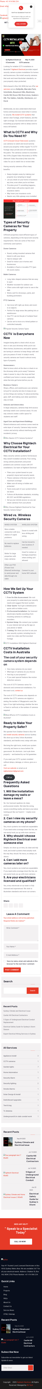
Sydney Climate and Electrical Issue (16, 1011)
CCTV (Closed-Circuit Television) (16, 141)
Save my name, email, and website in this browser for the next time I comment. (22, 962)
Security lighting (9, 1083)
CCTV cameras (24, 62)
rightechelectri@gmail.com (13, 771)
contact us (19, 691)
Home (5, 1287)
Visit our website (10, 768)
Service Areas (8, 1310)
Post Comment (12, 970)
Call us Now (20, 1242)
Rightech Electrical (18, 69)
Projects (6, 1291)
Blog (5, 1295)
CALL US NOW (21, 24)
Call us (9, 777)
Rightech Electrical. (24, 1382)
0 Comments (10, 62)
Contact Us (7, 1306)
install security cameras (16, 735)
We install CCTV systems (21, 115)
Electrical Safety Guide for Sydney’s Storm (34, 1199)
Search (7, 981)
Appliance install (9, 1056)
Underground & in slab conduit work (17, 1116)
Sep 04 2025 (21, 1139)
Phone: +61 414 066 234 (9, 1)
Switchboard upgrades (12, 1100)
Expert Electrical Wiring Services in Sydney (19, 1034)
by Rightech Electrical (13, 60)
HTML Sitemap (9, 1314)
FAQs (5, 1298)
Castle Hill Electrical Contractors (15, 1015)
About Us (6, 1302)
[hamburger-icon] (39, 21)
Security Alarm (9, 1078)
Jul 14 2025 (32, 1152)
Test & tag (7, 1105)
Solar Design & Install (11, 1094)
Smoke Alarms (9, 1089)
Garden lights (8, 1067)
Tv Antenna (7, 1111)
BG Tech (30, 1385)
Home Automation (10, 1072)
